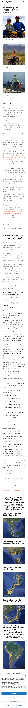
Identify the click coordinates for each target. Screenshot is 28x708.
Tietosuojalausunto (17, 705)
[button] (26, 675)
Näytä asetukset (14, 701)
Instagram (6, 230)
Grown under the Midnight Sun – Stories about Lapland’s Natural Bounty (12, 213)
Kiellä (14, 697)
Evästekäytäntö (8, 705)
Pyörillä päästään (7, 2)
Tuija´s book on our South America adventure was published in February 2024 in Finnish (14, 157)
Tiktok (12, 230)
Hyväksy (14, 693)
